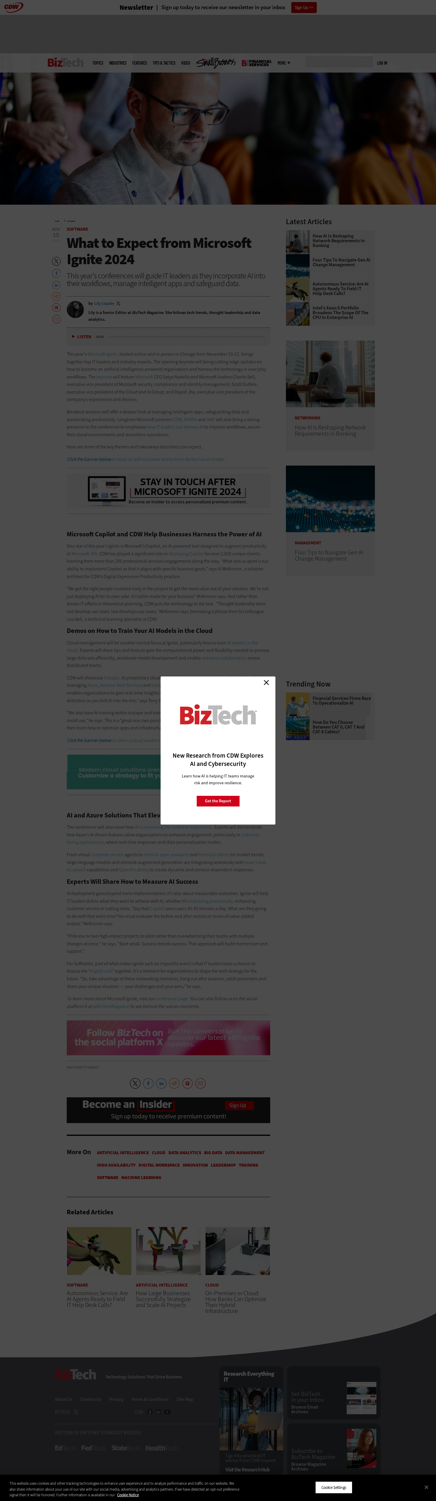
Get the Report (218, 801)
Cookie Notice (128, 1494)
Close (266, 682)
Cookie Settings (334, 1487)
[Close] (426, 1487)
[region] (218, 1488)
